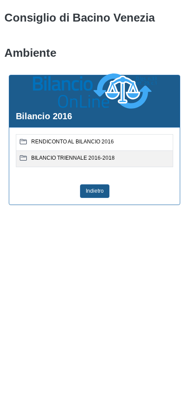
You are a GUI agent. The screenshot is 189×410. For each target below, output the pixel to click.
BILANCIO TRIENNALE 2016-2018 (73, 158)
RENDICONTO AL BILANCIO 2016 (72, 142)
